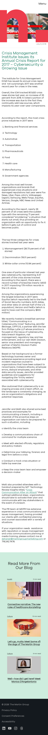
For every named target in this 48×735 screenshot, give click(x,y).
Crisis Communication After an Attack (19, 491)
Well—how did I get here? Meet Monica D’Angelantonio (24, 680)
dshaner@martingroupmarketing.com (22, 538)
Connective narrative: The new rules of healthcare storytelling (24, 606)
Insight (9, 579)
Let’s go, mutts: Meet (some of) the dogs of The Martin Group (24, 643)
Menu (42, 4)
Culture (10, 616)
